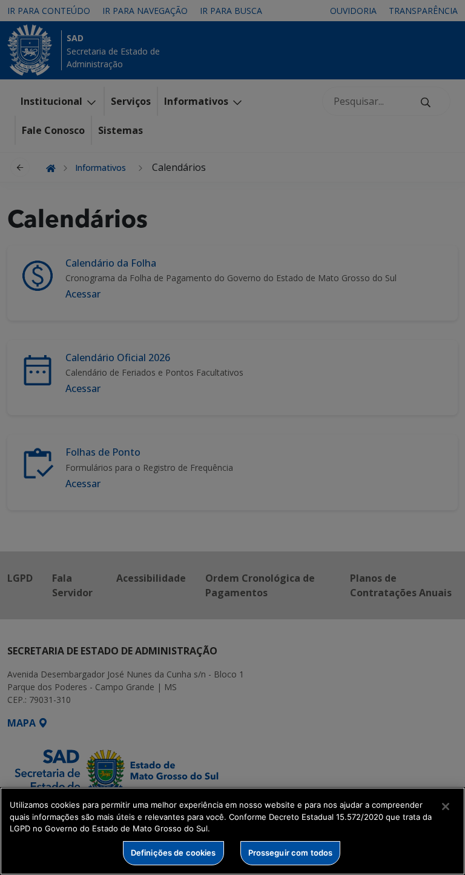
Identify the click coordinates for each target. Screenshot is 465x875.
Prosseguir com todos (290, 852)
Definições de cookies (173, 852)
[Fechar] (445, 806)
